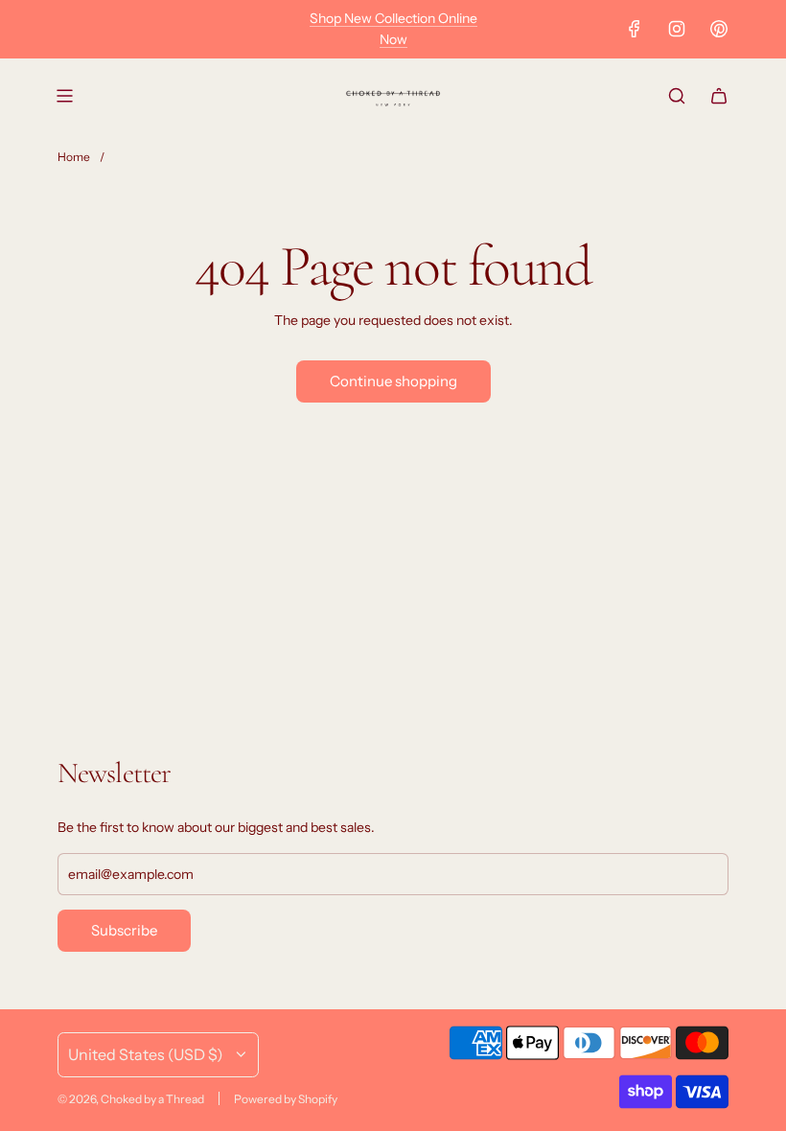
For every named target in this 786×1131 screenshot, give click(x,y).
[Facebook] (634, 28)
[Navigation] (64, 96)
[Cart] (719, 96)
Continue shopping (393, 381)
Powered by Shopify (285, 1099)
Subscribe (124, 930)
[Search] (677, 96)
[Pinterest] (719, 28)
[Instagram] (677, 28)
